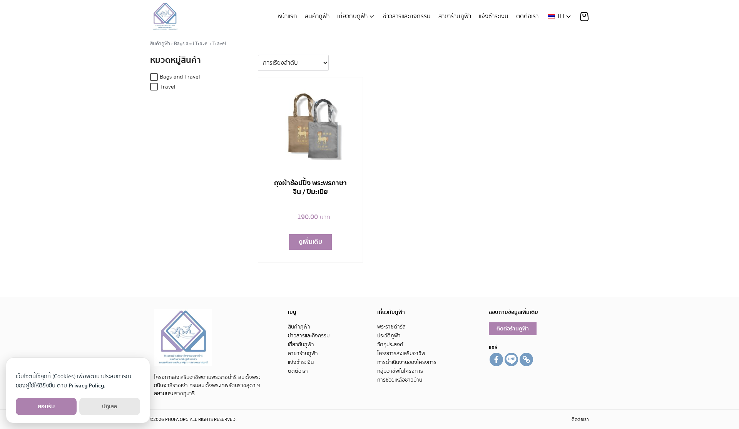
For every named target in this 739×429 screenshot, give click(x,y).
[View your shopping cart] (584, 16)
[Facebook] (496, 359)
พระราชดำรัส (391, 326)
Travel (168, 86)
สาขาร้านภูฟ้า (454, 16)
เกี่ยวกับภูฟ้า (352, 16)
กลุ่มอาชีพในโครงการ (400, 371)
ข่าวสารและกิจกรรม (407, 16)
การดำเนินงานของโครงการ (406, 362)
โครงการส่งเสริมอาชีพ (401, 353)
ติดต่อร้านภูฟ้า (513, 328)
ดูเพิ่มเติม (310, 242)
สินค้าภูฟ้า (317, 16)
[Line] (511, 359)
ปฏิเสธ (109, 406)
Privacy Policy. (87, 385)
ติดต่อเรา (527, 16)
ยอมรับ (46, 406)
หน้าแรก (287, 16)
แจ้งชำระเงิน (493, 16)
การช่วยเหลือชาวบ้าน (399, 379)
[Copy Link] (526, 359)
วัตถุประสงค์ (390, 344)
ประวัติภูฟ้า (389, 335)
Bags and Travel (191, 43)
